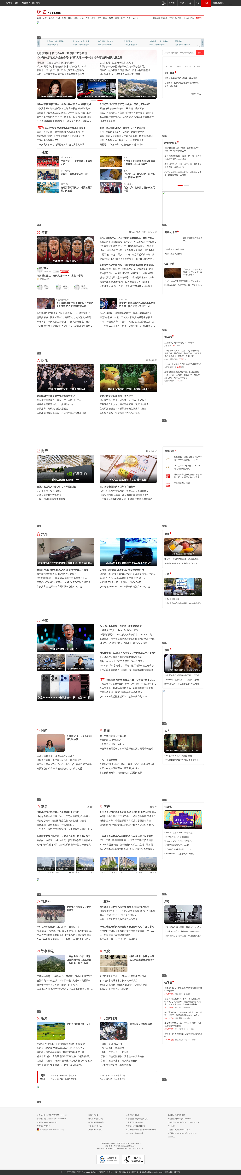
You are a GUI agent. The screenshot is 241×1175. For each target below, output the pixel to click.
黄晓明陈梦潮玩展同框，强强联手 (116, 396)
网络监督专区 (195, 11)
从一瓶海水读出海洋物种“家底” (115, 935)
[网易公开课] (172, 3)
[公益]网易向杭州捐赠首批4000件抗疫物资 (182, 603)
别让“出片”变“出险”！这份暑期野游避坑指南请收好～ (63, 1044)
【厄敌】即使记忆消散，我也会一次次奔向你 (122, 1056)
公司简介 (102, 1172)
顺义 (77, 872)
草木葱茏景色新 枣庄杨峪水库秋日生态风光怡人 (60, 1048)
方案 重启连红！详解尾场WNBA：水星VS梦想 (60, 275)
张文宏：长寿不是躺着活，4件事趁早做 (181, 559)
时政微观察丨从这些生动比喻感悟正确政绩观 (62, 53)
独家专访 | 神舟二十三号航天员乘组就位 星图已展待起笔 (127, 911)
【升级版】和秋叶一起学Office (177, 849)
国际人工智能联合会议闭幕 (113, 66)
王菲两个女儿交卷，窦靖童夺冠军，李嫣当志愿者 (124, 404)
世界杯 (51, 18)
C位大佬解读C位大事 (132, 41)
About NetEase (91, 1172)
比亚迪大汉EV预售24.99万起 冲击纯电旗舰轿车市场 (62, 570)
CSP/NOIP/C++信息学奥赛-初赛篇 (179, 853)
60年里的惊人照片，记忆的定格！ (179, 756)
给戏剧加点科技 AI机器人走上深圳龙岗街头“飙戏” (124, 985)
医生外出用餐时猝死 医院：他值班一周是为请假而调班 (64, 117)
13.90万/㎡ (153, 872)
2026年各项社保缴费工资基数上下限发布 (65, 128)
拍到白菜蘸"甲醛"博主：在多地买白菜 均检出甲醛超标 (64, 104)
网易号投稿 (196, 94)
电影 (148, 360)
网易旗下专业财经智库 (55, 41)
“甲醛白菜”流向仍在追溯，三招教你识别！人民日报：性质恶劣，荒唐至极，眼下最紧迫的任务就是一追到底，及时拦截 (183, 353)
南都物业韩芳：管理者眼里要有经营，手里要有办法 (125, 820)
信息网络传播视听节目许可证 (179, 1130)
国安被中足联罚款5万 (47, 140)
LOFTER (110, 1018)
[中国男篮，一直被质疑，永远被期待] (48, 161)
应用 (16, 3)
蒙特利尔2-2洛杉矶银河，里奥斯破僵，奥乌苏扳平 (125, 282)
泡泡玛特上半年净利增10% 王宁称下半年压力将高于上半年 (188, 458)
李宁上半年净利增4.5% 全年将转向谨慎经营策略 (187, 467)
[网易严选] (182, 3)
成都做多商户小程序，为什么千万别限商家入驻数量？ (63, 816)
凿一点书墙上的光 (79, 41)
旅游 (44, 1018)
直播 (88, 18)
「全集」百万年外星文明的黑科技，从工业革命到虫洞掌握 (192, 272)
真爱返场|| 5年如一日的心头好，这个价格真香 (59, 768)
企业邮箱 (185, 18)
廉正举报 (168, 1172)
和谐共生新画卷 (107, 121)
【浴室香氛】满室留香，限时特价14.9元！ (183, 927)
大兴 (120, 872)
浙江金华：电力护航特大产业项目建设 (119, 939)
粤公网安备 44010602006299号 (52, 1130)
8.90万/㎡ (51, 872)
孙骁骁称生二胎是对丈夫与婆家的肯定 (56, 396)
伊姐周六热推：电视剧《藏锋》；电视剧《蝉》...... (62, 760)
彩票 (58, 18)
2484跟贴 (190, 1029)
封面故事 (76, 45)
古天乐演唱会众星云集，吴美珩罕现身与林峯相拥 (61, 413)
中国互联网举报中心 (95, 1122)
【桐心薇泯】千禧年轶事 (112, 1048)
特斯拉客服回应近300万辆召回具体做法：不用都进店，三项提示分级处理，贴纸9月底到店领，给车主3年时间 (182, 375)
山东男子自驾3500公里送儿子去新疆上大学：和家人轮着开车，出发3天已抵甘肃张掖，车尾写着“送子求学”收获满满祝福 (182, 1002)
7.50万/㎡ (70, 872)
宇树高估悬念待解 (182, 483)
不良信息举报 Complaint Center (152, 1172)
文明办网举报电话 (95, 1130)
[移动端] (164, 3)
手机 (102, 680)
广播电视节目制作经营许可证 (137, 1119)
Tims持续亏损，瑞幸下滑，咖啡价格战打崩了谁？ (124, 495)
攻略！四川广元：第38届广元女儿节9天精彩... (59, 1065)
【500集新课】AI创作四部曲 (176, 837)
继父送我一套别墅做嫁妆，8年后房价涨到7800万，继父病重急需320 (182, 157)
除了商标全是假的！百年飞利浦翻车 (117, 486)
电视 (154, 360)
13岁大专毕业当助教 (106, 45)
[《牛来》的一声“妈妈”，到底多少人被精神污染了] (111, 174)
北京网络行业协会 (132, 1115)
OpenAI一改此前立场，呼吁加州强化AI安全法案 (123, 643)
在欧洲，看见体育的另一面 (74, 174)
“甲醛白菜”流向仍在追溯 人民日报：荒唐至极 (122, 108)
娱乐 (76, 18)
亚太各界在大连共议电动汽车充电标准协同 (121, 657)
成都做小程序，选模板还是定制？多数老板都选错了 (62, 820)
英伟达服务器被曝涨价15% (119, 128)
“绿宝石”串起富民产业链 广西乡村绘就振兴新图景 (61, 74)
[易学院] (174, 94)
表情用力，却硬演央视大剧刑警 (52, 408)
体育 (45, 18)
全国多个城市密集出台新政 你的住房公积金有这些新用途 (128, 812)
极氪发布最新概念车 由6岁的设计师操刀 (57, 574)
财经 (64, 18)
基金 (154, 451)
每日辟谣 (169, 73)
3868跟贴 (187, 1007)
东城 (140, 872)
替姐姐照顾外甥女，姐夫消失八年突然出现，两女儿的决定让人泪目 (182, 165)
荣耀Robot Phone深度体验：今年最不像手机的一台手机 (131, 680)
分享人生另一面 (181, 41)
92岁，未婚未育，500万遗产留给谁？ (55, 756)
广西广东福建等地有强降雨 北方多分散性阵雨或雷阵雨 (64, 935)
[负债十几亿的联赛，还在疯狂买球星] (111, 187)
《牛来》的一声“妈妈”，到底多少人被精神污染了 (139, 176)
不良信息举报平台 (95, 1126)
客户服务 (126, 1172)
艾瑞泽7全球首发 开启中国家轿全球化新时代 (122, 570)
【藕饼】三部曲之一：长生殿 (114, 1052)
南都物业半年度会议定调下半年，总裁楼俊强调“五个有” (127, 816)
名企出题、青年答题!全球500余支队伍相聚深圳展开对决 (127, 639)
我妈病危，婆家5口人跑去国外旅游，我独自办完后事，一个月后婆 (182, 149)
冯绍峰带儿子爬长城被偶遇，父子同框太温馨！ (123, 400)
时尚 (44, 730)
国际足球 (152, 232)
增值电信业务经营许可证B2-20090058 (51, 1119)
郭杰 (46, 268)
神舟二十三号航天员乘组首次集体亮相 (119, 919)
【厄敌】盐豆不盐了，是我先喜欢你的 (119, 1060)
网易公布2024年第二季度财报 (64, 1075)
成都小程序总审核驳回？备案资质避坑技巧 (58, 812)
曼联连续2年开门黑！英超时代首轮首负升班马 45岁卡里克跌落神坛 (74, 304)
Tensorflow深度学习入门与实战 (177, 841)
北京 (123, 18)
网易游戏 (156, 18)
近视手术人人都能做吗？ (175, 249)
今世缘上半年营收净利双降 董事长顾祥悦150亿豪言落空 (139, 162)
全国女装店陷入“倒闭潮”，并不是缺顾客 (57, 486)
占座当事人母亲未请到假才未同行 (179, 343)
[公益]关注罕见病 (171, 599)
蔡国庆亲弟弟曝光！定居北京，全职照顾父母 (59, 400)
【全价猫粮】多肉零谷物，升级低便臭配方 (183, 936)
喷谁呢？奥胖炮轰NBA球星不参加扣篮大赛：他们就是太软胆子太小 (137, 304)
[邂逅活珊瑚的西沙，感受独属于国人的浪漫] (48, 187)
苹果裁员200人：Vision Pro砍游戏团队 (119, 630)
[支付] (190, 3)
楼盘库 (153, 807)
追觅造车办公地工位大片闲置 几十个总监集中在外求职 (64, 113)
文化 (82, 18)
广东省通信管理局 (43, 1126)
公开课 (171, 18)
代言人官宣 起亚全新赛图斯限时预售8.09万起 (59, 586)
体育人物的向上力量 (157, 45)
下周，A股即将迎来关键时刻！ (52, 499)
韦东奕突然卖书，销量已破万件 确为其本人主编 (60, 144)
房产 (99, 18)
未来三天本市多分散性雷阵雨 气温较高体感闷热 (60, 132)
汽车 (111, 18)
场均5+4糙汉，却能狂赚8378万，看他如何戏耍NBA (125, 313)
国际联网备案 (93, 1115)
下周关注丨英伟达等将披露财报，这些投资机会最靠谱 (126, 670)
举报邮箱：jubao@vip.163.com (179, 1119)
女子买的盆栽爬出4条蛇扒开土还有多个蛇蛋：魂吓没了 (64, 121)
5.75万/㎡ (133, 872)
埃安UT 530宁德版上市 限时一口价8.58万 (120, 582)
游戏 (166, 650)
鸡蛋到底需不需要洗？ (174, 253)
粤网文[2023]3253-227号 (135, 1126)
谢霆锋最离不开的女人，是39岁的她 (55, 404)
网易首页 (9, 3)
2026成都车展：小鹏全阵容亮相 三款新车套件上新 (62, 578)
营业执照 (171, 1126)
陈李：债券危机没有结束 (49, 495)
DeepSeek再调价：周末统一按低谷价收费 (121, 626)
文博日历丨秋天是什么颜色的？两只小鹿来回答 (123, 976)
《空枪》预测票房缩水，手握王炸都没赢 (126, 140)
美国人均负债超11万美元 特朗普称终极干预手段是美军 (127, 113)
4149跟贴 (187, 994)
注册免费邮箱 (218, 3)
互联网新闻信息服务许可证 (47, 1122)
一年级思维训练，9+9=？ (112, 744)
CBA (137, 232)
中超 (144, 232)
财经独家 (169, 451)
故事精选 (47, 951)
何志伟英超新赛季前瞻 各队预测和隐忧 (125, 136)
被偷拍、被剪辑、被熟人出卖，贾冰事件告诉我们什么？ (65, 840)
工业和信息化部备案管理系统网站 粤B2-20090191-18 (120, 1143)
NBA (131, 232)
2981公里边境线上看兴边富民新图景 (55, 66)
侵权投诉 (176, 1172)
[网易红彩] (90, 269)
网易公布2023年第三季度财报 (112, 1079)
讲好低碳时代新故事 (157, 41)
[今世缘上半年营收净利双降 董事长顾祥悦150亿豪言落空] (111, 161)
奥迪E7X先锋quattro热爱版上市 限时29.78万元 (123, 578)
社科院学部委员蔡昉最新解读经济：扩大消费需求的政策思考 (188, 475)
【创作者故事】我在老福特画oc (115, 1065)
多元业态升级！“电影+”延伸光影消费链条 (57, 62)
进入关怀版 (36, 3)
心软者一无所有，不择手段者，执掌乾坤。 (58, 985)
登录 (206, 3)
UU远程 (164, 18)
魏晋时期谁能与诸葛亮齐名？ (192, 239)
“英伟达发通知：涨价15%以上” (121, 132)
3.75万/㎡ (90, 872)
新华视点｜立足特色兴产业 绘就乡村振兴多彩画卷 (124, 907)
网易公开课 (170, 232)
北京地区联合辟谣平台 (134, 1122)
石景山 (102, 872)
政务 (129, 18)
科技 (70, 18)
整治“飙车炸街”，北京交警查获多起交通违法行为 (61, 136)
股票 (148, 451)
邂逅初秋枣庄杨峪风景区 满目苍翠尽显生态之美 (60, 1052)
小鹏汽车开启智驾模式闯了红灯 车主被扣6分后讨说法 (63, 108)
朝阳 (38, 872)
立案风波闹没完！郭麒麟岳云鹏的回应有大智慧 (123, 408)
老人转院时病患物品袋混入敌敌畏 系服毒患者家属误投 (127, 117)
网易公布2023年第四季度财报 (64, 1079)
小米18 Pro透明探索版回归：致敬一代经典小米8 (124, 696)
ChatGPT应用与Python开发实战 (178, 833)
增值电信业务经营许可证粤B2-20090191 (52, 1115)
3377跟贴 (192, 1040)
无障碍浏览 (26, 3)
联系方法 (110, 1172)
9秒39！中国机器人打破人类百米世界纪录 (182, 364)
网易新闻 (49, 11)
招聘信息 (118, 1172)
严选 (192, 18)
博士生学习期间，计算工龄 (113, 736)
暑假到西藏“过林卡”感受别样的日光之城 (119, 74)
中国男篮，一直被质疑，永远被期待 (76, 162)
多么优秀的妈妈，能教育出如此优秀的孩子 (121, 772)
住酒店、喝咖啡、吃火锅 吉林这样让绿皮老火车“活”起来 (64, 1060)
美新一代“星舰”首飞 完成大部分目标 (118, 915)
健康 (117, 18)
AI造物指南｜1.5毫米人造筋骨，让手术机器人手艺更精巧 (128, 653)
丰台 (58, 872)
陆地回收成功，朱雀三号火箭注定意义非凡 (183, 285)
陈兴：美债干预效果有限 (49, 491)
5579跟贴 (187, 1018)
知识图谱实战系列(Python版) (177, 845)
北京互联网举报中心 (95, 1119)
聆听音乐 (101, 41)
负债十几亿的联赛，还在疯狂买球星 (139, 189)
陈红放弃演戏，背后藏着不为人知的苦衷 (120, 413)
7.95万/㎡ (114, 872)
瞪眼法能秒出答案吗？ (111, 740)
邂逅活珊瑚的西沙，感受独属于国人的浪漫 (76, 189)
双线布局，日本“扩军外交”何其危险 (117, 70)
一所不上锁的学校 (108, 760)
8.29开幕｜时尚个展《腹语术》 (115, 989)
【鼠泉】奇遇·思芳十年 (111, 1044)
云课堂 (168, 806)
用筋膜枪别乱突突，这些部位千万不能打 (182, 563)
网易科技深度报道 (130, 45)
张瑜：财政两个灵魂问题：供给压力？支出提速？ (124, 491)
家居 (105, 18)
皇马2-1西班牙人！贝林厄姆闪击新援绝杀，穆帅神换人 (127, 238)
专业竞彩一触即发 (182, 45)
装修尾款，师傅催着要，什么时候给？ (56, 825)
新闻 (39, 18)
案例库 (90, 807)
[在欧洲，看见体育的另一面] (48, 174)
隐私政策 (135, 1172)
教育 (93, 18)
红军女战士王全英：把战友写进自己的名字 (121, 62)
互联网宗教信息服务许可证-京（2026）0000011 (182, 1135)
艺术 (166, 730)
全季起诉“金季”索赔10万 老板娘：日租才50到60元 (125, 104)
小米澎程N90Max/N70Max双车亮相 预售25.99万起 (125, 586)
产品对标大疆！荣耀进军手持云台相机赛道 (121, 692)
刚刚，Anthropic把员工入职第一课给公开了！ (122, 661)
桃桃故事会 (170, 143)
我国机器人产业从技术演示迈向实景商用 (57, 70)
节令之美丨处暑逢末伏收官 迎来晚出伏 (119, 980)
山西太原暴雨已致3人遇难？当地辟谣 (180, 78)
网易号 (135, 18)
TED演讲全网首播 (53, 45)
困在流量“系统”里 (116, 144)
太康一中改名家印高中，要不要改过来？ (120, 768)
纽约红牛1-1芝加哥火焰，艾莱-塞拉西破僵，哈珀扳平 (126, 286)
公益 (166, 574)
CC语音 (178, 18)
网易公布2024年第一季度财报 (112, 1075)
